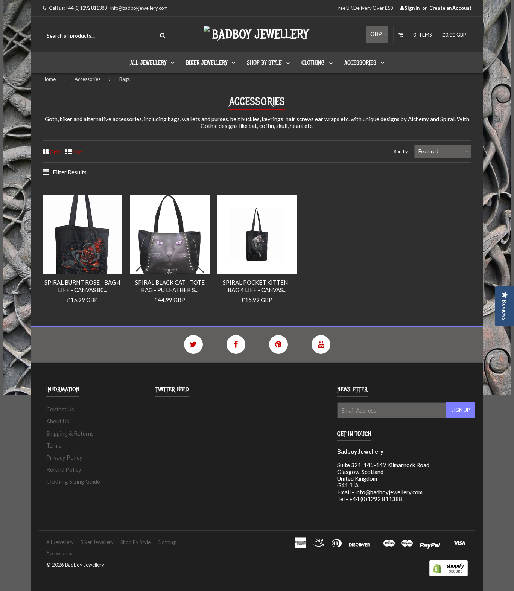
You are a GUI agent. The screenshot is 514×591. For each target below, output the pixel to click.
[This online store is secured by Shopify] (448, 574)
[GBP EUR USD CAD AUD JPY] (377, 34)
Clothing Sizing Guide (73, 481)
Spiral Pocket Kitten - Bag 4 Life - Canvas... (257, 286)
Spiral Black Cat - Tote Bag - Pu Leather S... (170, 286)
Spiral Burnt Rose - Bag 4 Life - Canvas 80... (82, 286)
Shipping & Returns (70, 433)
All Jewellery (148, 63)
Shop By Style (264, 63)
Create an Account (450, 8)
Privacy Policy (64, 457)
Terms (53, 445)
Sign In (412, 8)
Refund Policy (63, 469)
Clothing (313, 63)
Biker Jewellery (206, 63)
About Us (57, 421)
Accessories (360, 63)
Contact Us (60, 409)
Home (49, 79)
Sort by (401, 151)
